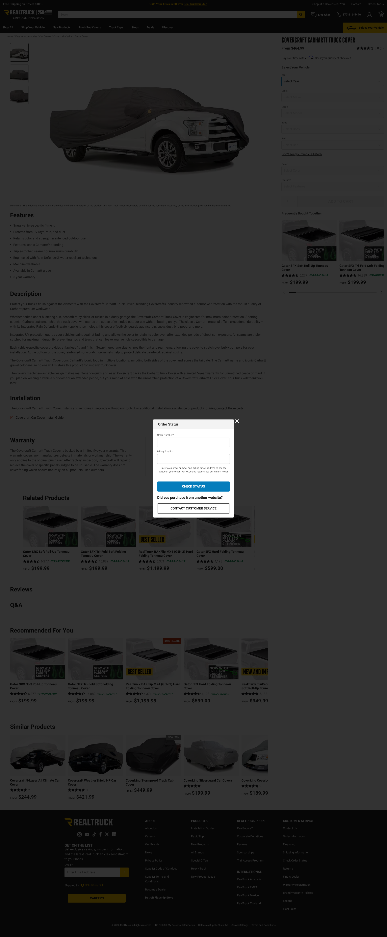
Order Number (165, 435)
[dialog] (193, 468)
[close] (237, 421)
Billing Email (165, 451)
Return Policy (221, 471)
